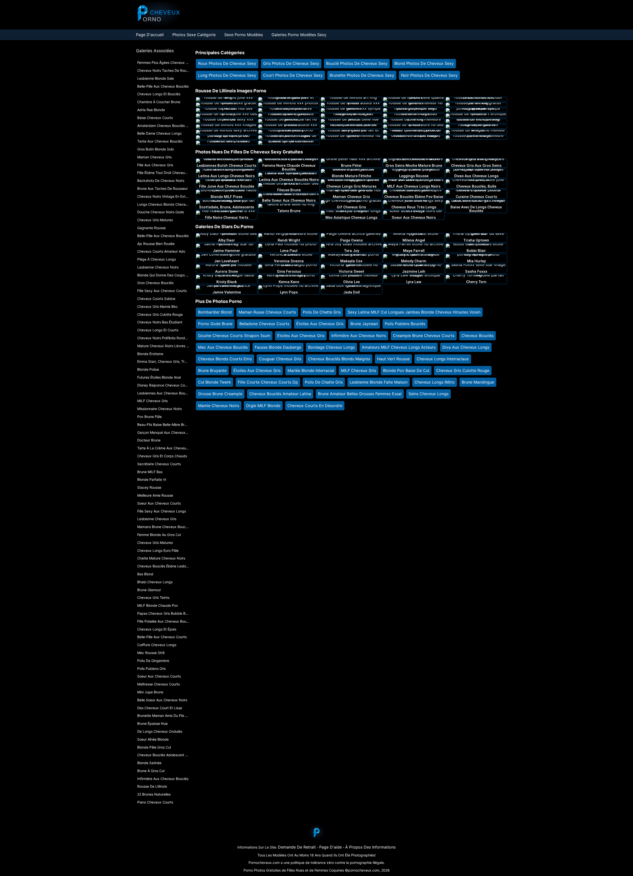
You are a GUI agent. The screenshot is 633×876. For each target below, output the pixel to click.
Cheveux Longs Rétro (434, 382)
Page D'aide (330, 847)
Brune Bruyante (212, 370)
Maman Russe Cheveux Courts (267, 312)
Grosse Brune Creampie (220, 393)
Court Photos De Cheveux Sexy (293, 75)
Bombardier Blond (215, 312)
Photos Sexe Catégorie (194, 34)
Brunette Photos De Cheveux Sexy (362, 75)
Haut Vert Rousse (393, 358)
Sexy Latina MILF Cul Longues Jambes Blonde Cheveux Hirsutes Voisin (414, 312)
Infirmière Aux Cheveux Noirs (358, 335)
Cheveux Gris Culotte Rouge (462, 370)
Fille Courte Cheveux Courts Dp (268, 382)
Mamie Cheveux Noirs (218, 405)
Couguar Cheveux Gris (280, 358)
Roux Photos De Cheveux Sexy (227, 63)
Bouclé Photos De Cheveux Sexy (356, 63)
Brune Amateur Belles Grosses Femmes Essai (360, 393)
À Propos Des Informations (370, 847)
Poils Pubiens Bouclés (405, 323)
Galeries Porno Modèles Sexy (298, 34)
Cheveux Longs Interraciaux (443, 358)
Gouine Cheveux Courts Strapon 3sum (234, 335)
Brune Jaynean (364, 323)
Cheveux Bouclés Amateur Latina (280, 393)
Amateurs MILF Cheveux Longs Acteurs (398, 347)
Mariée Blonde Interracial (311, 370)
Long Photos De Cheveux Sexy (227, 75)
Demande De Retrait (297, 847)
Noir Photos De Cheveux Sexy (429, 75)
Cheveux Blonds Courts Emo (225, 358)
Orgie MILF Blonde (263, 405)
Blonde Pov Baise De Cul (406, 370)
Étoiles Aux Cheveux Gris (319, 323)
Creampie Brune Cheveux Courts (423, 335)
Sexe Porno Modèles (243, 34)
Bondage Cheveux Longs (331, 347)
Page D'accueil (150, 34)
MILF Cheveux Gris (358, 370)
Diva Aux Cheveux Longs (465, 347)
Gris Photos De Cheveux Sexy (291, 63)
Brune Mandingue (478, 382)
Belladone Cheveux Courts (264, 323)
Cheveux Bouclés (477, 335)
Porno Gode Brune (215, 323)
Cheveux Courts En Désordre (314, 405)
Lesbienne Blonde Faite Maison (378, 382)
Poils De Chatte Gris (322, 312)
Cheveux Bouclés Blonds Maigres (339, 358)
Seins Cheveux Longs (428, 393)
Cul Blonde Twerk (214, 382)
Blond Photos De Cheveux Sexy (424, 63)
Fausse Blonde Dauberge (278, 347)
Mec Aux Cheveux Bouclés (223, 347)
